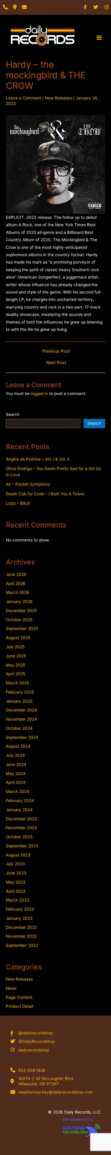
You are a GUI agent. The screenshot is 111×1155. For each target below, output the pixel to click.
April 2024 (15, 782)
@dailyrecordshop (35, 1033)
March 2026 (17, 592)
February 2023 (20, 909)
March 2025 (17, 683)
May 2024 (15, 773)
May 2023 (15, 882)
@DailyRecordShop (36, 1041)
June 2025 (16, 656)
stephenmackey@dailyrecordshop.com (55, 1092)
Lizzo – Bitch (18, 503)
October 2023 (19, 836)
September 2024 (22, 737)
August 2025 (18, 637)
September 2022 (22, 945)
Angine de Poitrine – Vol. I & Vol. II (38, 459)
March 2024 (17, 791)
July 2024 (15, 755)
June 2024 (16, 764)
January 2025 (19, 701)
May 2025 (15, 665)
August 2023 (18, 855)
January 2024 (19, 809)
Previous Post (56, 351)
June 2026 (16, 574)
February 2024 (20, 800)
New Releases (58, 98)
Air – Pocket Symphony (28, 484)
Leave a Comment (23, 98)
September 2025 (22, 628)
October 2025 (19, 619)
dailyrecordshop (33, 1050)
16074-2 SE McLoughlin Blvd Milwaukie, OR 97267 (45, 1081)
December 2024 (21, 710)
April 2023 (15, 891)
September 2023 (22, 846)
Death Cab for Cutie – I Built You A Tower (45, 493)
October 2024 (19, 728)
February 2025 (20, 692)
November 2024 (21, 719)
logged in (39, 393)
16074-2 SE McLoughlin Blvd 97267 (43, 53)
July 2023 (15, 863)
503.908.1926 (31, 1070)
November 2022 (21, 936)
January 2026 (19, 601)
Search (13, 414)
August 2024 (18, 746)
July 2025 (15, 646)
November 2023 (21, 827)
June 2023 (16, 873)
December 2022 (21, 927)
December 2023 (21, 818)
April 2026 (15, 583)
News (11, 988)
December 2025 (21, 610)
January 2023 (19, 918)
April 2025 (15, 673)
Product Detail (19, 1006)
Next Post (56, 363)
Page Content (19, 997)
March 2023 (17, 900)
